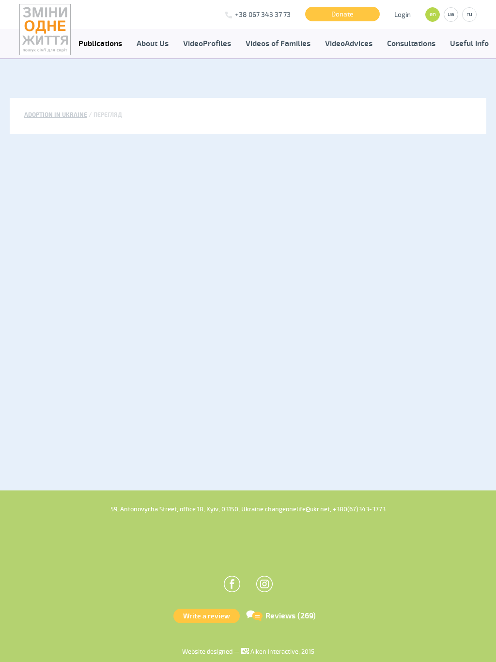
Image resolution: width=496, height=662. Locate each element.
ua (451, 14)
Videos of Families (278, 43)
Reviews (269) (290, 616)
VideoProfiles (207, 43)
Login (402, 15)
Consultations (411, 43)
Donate (342, 14)
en (433, 14)
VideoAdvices (348, 43)
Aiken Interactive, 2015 (281, 652)
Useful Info (469, 43)
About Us (153, 43)
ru (469, 14)
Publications (100, 43)
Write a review (206, 616)
